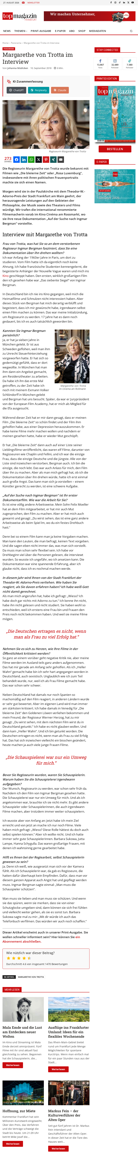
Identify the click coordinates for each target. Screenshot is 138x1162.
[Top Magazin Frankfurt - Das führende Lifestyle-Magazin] (20, 16)
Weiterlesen (12, 1065)
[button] (131, 31)
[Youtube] (132, 3)
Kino (6, 276)
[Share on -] (16, 159)
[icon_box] (31, 3)
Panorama (16, 42)
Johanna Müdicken (17, 68)
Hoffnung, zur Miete (19, 1111)
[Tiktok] (120, 3)
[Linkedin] (124, 3)
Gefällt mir (100, 60)
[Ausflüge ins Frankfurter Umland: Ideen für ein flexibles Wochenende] (68, 1009)
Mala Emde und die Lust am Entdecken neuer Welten (22, 1031)
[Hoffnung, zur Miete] (23, 1093)
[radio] (8, 958)
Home (6, 42)
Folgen (115, 60)
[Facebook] (111, 3)
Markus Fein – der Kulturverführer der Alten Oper (64, 1115)
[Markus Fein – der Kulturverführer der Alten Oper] (68, 1093)
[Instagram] (115, 3)
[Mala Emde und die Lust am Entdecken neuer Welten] (23, 1009)
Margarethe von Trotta (31, 977)
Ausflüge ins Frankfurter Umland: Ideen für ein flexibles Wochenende (68, 1031)
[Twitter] (128, 3)
